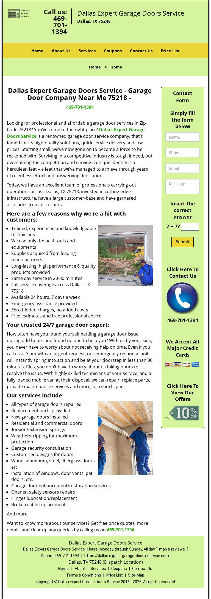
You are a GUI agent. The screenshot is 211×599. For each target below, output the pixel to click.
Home (37, 50)
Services (87, 50)
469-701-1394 (59, 25)
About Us (61, 50)
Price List (170, 50)
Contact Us (141, 50)
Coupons (113, 50)
